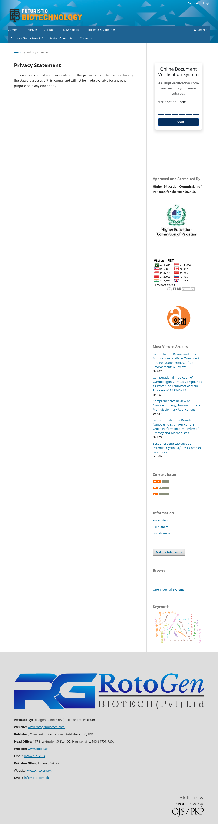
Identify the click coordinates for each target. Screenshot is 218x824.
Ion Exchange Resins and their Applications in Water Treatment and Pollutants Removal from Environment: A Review (176, 360)
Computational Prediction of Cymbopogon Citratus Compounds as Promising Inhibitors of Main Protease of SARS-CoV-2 (177, 383)
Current (13, 30)
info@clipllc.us (34, 756)
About (49, 30)
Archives (32, 30)
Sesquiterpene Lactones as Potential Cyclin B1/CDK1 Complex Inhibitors (177, 448)
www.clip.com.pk (39, 770)
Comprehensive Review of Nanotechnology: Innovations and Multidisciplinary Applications (177, 405)
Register (193, 3)
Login (206, 3)
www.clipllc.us (38, 749)
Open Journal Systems (168, 589)
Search (202, 30)
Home (18, 52)
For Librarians (161, 533)
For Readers (160, 520)
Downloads (71, 30)
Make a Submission (169, 552)
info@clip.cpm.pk (36, 778)
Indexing (86, 38)
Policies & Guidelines (101, 30)
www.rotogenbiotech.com (46, 727)
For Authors (160, 527)
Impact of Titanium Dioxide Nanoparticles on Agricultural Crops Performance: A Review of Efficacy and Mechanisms (175, 426)
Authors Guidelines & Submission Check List (42, 38)
